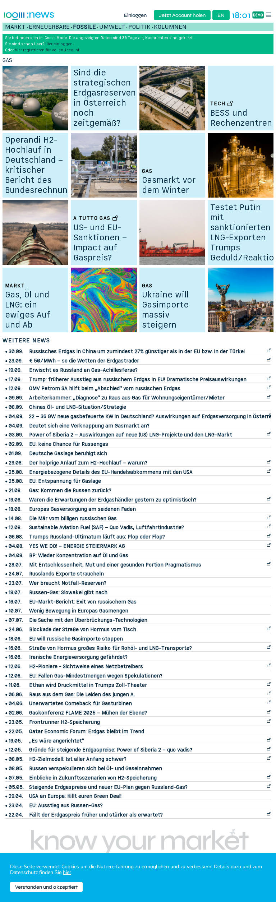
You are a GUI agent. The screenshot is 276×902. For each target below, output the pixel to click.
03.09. (16, 435)
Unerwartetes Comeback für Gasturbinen (80, 703)
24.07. (16, 574)
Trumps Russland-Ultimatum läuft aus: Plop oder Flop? (97, 536)
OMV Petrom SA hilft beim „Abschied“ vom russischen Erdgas (104, 388)
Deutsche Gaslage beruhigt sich (68, 453)
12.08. (15, 527)
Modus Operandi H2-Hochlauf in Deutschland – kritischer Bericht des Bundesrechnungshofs (50, 160)
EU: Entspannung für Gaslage (65, 481)
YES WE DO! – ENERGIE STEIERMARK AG (77, 546)
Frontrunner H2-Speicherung (64, 722)
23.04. (16, 805)
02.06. (16, 713)
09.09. (16, 398)
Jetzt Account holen (182, 15)
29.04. (16, 796)
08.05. (16, 759)
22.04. (16, 815)
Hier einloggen (59, 44)
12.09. (15, 388)
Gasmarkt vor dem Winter (169, 185)
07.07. (16, 620)
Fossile (84, 26)
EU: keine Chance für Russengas (68, 444)
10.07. (15, 611)
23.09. (16, 361)
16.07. (15, 602)
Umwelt (112, 26)
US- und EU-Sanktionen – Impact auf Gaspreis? (100, 242)
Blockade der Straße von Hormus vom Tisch (82, 629)
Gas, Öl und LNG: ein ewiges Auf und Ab (27, 309)
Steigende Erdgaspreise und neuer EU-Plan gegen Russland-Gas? (108, 787)
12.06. (15, 666)
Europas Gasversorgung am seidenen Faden (82, 509)
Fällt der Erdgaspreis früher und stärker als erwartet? (96, 814)
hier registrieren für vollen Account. (47, 50)
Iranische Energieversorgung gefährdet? (78, 657)
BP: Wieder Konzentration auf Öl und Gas (78, 555)
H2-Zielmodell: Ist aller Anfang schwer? (77, 759)
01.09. (15, 453)
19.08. (15, 500)
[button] (269, 15)
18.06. (15, 639)
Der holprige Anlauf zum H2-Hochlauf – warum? (88, 462)
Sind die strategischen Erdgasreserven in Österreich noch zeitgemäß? (104, 98)
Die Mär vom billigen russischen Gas (73, 518)
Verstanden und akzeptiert (46, 887)
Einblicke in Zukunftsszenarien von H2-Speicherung (93, 777)
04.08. (16, 546)
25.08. (16, 472)
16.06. (15, 648)
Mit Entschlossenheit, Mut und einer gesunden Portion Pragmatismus (115, 564)
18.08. (15, 509)
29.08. (16, 463)
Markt (15, 26)
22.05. (16, 731)
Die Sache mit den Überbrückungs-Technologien (88, 620)
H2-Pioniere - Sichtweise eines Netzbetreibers (86, 666)
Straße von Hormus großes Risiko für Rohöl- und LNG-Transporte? (110, 648)
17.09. (15, 379)
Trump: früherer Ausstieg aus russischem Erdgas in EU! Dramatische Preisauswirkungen (138, 379)
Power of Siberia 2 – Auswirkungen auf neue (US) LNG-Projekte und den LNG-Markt (130, 434)
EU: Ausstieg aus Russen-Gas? (66, 805)
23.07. (16, 583)
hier (67, 872)
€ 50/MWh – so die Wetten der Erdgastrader (84, 360)
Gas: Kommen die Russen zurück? (70, 490)
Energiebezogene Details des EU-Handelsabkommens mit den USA (111, 472)
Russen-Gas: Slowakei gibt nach (68, 592)
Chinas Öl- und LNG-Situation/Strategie (77, 407)
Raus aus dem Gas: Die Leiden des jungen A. (82, 694)
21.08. (15, 490)
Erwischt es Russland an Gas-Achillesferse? (83, 370)
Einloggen (135, 15)
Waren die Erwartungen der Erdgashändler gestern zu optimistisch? (113, 499)
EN (221, 15)
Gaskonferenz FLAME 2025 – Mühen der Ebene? (88, 712)
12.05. (15, 750)
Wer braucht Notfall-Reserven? (67, 583)
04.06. (16, 703)
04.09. (16, 416)
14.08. (15, 518)
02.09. (16, 444)
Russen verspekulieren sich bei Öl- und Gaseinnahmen (95, 768)
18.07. (15, 592)
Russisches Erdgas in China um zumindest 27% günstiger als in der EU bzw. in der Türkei (137, 351)
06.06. (16, 694)
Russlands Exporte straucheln (66, 573)
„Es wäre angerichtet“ (56, 740)
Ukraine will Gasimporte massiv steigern (165, 309)
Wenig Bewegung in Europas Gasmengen (78, 610)
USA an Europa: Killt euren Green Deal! (75, 796)
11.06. (14, 685)
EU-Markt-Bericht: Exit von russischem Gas (83, 601)
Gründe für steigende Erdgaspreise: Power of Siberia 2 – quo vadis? (110, 749)
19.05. (15, 741)
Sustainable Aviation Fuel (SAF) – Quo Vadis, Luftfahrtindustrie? (106, 527)
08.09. (16, 407)
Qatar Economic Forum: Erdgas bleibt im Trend (86, 731)
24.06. (16, 629)
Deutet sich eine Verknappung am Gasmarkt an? (89, 425)
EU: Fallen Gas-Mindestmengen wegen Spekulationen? (95, 675)
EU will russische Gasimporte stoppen (76, 638)
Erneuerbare (49, 26)
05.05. (16, 787)
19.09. (15, 370)
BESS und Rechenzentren (241, 118)
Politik (139, 26)
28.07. (16, 565)
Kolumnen (170, 26)
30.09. (16, 351)
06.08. (16, 537)
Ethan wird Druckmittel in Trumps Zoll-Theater (88, 685)
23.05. (16, 722)
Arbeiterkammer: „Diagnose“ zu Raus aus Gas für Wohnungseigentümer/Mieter (127, 397)
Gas (7, 60)
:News (40, 15)
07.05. (16, 778)
